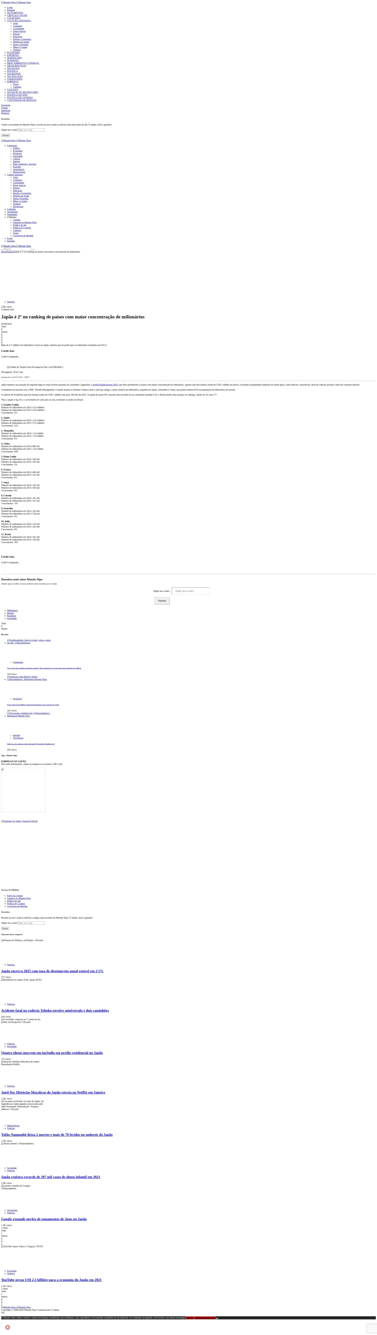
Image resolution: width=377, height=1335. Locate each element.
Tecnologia (18, 738)
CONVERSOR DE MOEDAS (21, 100)
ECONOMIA (13, 52)
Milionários (12, 610)
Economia (17, 151)
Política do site (20, 225)
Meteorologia (19, 172)
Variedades (18, 662)
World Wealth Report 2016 (105, 384)
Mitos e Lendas (20, 47)
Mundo (10, 613)
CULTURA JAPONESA (19, 20)
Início (3, 251)
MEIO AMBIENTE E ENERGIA (23, 63)
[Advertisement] (188, 275)
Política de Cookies (22, 227)
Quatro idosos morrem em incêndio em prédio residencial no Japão (52, 1053)
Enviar (5, 928)
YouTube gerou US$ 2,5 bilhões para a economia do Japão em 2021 (51, 1280)
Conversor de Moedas (23, 235)
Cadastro (17, 87)
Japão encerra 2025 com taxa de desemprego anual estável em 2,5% (52, 971)
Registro (11, 10)
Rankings (11, 615)
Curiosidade (18, 28)
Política (16, 148)
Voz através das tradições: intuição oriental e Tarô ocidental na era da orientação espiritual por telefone (44, 668)
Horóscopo (18, 206)
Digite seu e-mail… (162, 591)
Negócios (17, 153)
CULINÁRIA (13, 18)
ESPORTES (13, 55)
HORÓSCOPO (14, 58)
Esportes (17, 167)
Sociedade (18, 156)
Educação (17, 36)
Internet (16, 161)
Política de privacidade (205, 1318)
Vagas (16, 84)
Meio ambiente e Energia (24, 164)
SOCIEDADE (14, 73)
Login (10, 7)
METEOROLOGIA (16, 65)
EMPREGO (13, 81)
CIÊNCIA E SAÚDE (17, 15)
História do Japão (21, 42)
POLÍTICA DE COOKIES (20, 97)
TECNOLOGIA (15, 76)
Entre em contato (15, 895)
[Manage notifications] (7, 1327)
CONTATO (12, 89)
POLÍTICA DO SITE (17, 95)
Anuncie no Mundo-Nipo (25, 222)
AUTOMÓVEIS (15, 12)
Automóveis (18, 169)
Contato (16, 220)
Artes (15, 23)
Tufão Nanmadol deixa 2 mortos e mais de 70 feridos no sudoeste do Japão (57, 1135)
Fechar (190, 1318)
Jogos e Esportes (20, 44)
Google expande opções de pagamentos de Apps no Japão (44, 1219)
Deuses (16, 34)
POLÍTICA (12, 71)
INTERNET (13, 60)
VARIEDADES (14, 79)
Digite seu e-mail (9, 130)
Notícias (10, 251)
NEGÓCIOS (13, 68)
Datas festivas (19, 31)
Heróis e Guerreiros (22, 39)
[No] (217, 1318)
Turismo (17, 50)
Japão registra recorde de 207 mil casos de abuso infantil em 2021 (50, 1177)
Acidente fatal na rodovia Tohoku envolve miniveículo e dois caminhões (55, 1010)
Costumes (17, 26)
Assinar (5, 135)
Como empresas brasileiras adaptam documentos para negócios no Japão (33, 705)
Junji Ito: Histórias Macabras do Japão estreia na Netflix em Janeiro (53, 1092)
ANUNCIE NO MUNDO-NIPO (22, 92)
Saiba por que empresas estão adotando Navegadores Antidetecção (30, 744)
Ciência (16, 159)
